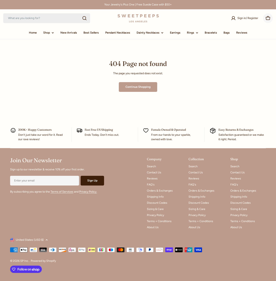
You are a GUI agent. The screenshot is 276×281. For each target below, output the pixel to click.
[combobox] (46, 18)
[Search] (84, 18)
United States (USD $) (30, 240)
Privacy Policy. (88, 191)
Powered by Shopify (43, 261)
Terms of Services (62, 191)
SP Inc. (24, 261)
